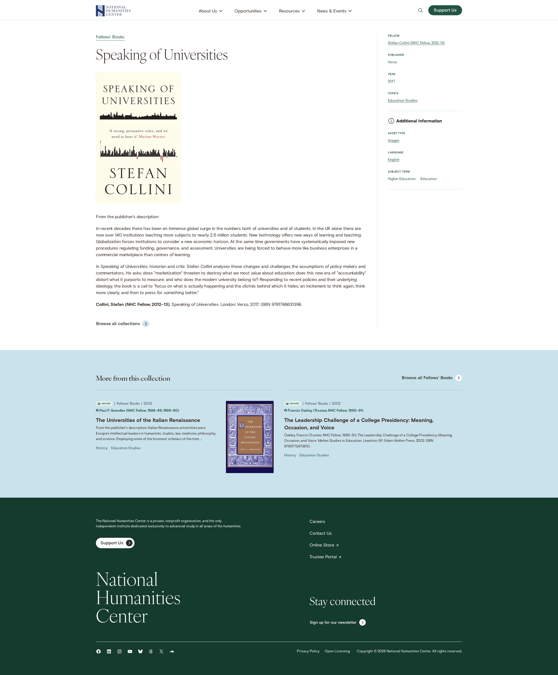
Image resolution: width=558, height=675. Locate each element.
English (393, 160)
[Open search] (420, 10)
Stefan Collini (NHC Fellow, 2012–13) (416, 43)
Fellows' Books (110, 37)
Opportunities (248, 11)
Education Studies (402, 101)
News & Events (331, 11)
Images (393, 140)
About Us (208, 11)
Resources (289, 11)
